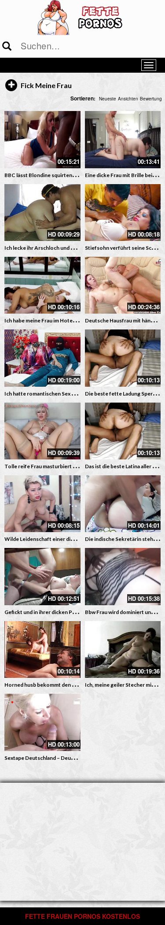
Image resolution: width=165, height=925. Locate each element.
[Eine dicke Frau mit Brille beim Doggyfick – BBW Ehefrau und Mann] (123, 139)
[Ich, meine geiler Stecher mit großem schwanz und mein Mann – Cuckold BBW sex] (123, 649)
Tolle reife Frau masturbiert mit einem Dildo (57, 466)
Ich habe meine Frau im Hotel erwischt (50, 320)
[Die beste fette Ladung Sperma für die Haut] (123, 357)
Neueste (107, 99)
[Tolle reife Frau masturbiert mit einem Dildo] (42, 431)
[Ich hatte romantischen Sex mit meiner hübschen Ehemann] (42, 357)
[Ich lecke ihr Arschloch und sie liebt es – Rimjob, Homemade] (42, 212)
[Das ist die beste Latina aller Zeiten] (123, 431)
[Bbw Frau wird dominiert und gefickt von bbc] (123, 576)
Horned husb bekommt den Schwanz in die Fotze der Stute (75, 684)
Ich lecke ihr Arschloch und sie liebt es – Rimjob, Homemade (76, 247)
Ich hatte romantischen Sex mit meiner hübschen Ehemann (74, 393)
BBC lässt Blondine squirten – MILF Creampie (59, 175)
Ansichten (128, 99)
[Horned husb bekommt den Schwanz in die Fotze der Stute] (42, 649)
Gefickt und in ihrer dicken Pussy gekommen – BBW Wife (73, 612)
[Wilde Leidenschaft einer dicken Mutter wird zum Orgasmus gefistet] (42, 503)
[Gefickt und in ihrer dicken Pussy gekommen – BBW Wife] (42, 576)
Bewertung (151, 99)
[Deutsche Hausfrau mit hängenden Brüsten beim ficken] (123, 285)
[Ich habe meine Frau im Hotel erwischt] (42, 285)
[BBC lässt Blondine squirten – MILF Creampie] (42, 139)
